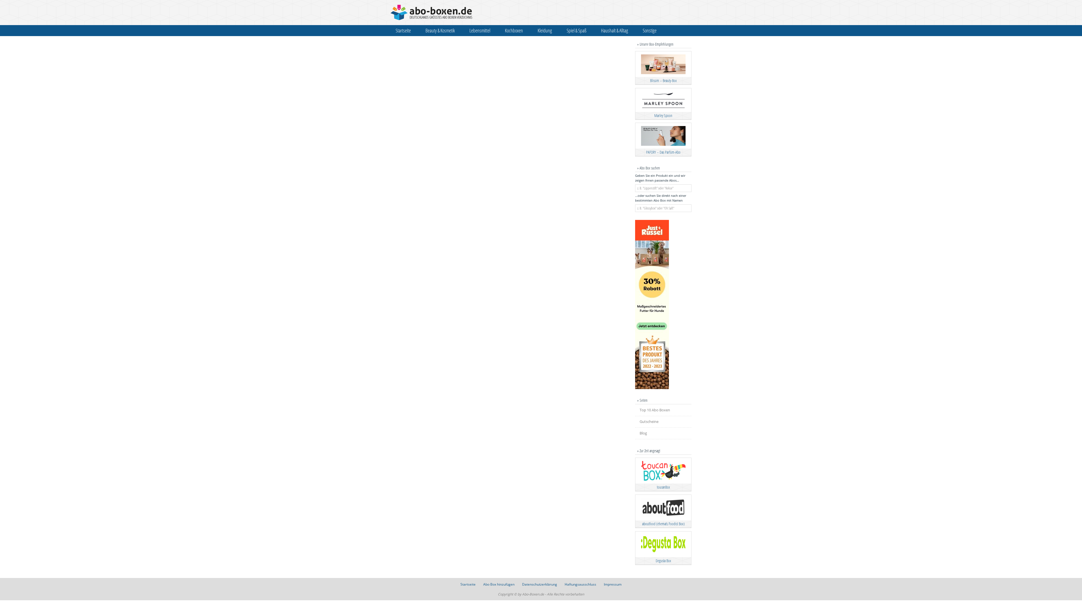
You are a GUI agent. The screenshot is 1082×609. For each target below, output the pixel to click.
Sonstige (650, 30)
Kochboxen (514, 30)
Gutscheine (649, 421)
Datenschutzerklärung (539, 584)
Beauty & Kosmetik (440, 30)
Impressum (613, 584)
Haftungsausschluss (580, 584)
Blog (643, 433)
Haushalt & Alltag (614, 30)
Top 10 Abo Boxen (655, 409)
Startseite (403, 30)
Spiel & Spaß (576, 30)
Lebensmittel (479, 30)
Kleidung (545, 30)
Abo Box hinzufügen (499, 584)
